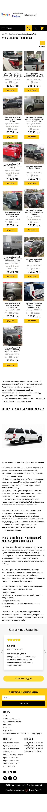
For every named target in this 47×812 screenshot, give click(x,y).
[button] (2, 652)
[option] (23, 653)
